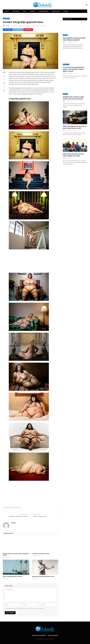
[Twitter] (4, 79)
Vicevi (24, 11)
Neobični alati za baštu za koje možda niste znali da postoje (73, 98)
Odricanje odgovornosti (39, 635)
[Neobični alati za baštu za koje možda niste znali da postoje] (75, 88)
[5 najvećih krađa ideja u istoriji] (45, 544)
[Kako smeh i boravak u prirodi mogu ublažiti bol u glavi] (75, 145)
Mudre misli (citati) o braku (39, 516)
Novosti (6, 11)
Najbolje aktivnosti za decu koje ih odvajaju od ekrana (16, 554)
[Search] (86, 4)
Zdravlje (65, 35)
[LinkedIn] (4, 83)
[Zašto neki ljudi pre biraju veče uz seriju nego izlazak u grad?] (75, 117)
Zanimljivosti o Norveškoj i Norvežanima (18, 516)
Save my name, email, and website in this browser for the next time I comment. (25, 608)
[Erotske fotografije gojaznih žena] (30, 51)
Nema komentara (35, 25)
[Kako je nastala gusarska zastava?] (16, 567)
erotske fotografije (8, 507)
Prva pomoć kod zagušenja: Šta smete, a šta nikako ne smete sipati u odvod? (73, 69)
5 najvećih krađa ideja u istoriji (40, 553)
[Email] (4, 90)
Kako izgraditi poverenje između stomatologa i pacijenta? (74, 39)
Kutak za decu (56, 11)
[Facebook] (4, 76)
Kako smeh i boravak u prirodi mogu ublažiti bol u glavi (73, 155)
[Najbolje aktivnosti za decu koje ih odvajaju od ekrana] (16, 544)
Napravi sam (66, 64)
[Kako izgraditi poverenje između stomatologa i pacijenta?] (75, 29)
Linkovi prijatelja (53, 635)
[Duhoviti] (27, 5)
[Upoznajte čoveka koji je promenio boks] (45, 567)
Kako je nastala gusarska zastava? (12, 576)
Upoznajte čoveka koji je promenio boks (43, 576)
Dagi (64, 101)
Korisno (32, 11)
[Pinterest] (4, 86)
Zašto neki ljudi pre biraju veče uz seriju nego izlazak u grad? (74, 127)
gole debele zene (17, 507)
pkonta (8, 25)
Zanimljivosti (6, 18)
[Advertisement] (34, 261)
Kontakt (66, 11)
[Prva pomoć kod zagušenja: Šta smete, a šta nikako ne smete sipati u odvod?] (75, 58)
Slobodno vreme (43, 11)
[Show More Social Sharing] (34, 29)
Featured (65, 93)
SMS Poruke (16, 11)
